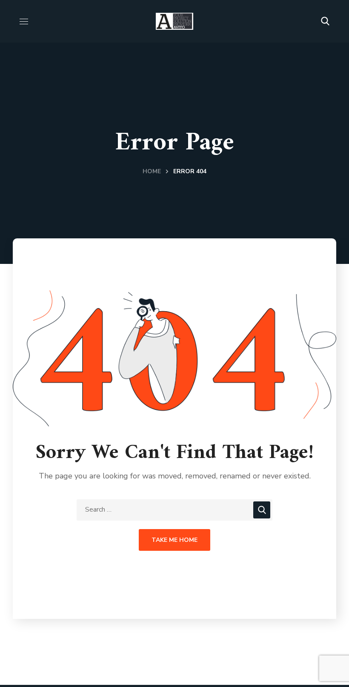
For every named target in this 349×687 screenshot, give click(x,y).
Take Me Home (174, 540)
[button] (325, 21)
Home (152, 171)
